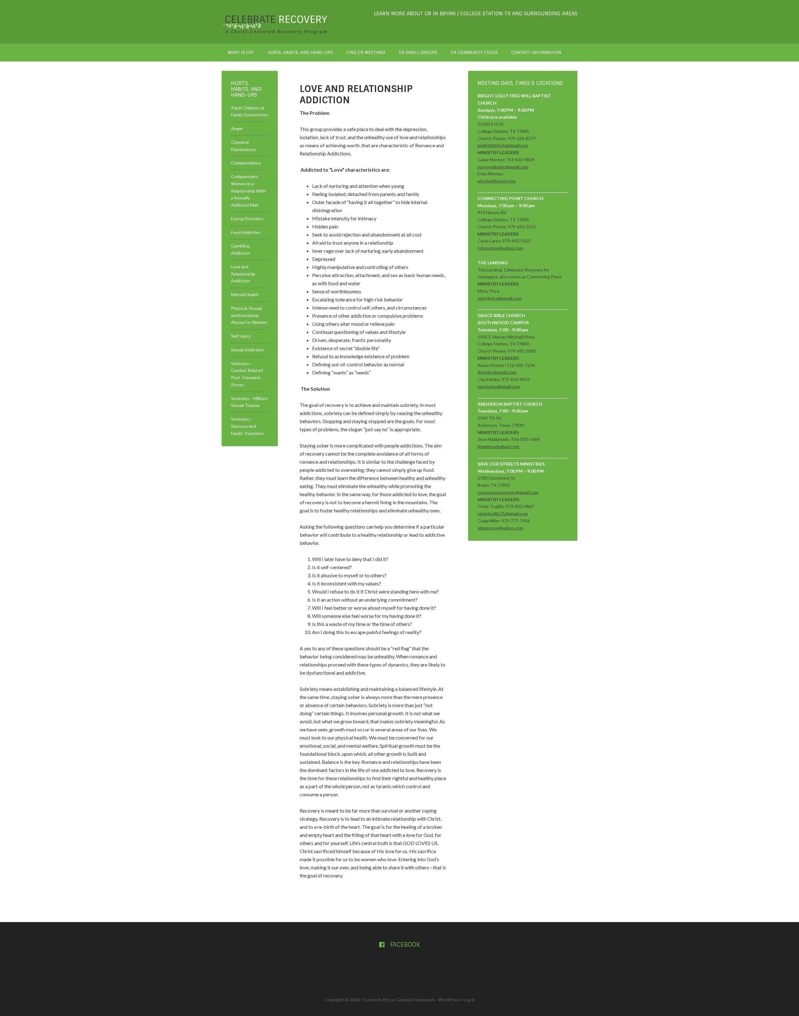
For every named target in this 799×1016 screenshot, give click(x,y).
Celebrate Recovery (275, 21)
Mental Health (245, 294)
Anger (237, 128)
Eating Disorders (247, 218)
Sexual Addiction (247, 349)
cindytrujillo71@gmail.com (503, 513)
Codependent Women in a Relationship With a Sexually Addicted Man (248, 191)
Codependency (246, 162)
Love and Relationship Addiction (243, 274)
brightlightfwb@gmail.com (503, 145)
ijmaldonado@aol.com (498, 446)
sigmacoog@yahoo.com (500, 527)
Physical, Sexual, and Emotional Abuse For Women (249, 315)
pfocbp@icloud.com (497, 180)
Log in (469, 999)
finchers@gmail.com (497, 372)
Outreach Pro (376, 999)
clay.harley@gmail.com (499, 386)
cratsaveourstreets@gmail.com (508, 492)
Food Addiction (246, 232)
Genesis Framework (415, 999)
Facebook (404, 944)
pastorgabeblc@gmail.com (503, 166)
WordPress (449, 999)
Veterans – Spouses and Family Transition (247, 426)
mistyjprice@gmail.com (500, 298)
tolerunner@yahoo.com (500, 248)
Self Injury (241, 336)
